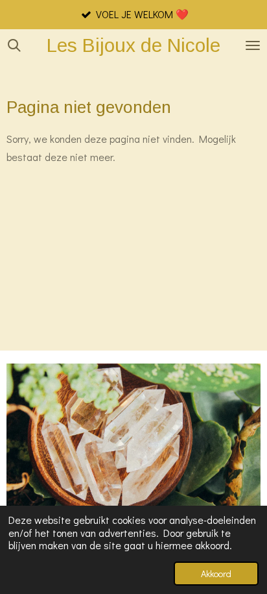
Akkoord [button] (216, 573)
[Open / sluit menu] (252, 45)
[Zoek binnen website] (14, 45)
